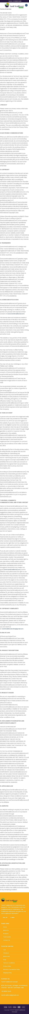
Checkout (6, 953)
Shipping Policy (7, 973)
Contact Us (6, 940)
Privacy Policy (7, 966)
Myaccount (6, 956)
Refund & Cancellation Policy (11, 969)
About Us (6, 930)
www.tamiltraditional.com (16, 314)
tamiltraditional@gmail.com (10, 995)
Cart (4, 950)
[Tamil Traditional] (14, 5)
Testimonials (7, 937)
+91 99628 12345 (6, 991)
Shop (4, 959)
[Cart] (26, 5)
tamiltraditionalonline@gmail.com (12, 629)
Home (5, 927)
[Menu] (2, 5)
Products (5, 933)
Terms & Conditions (9, 963)
